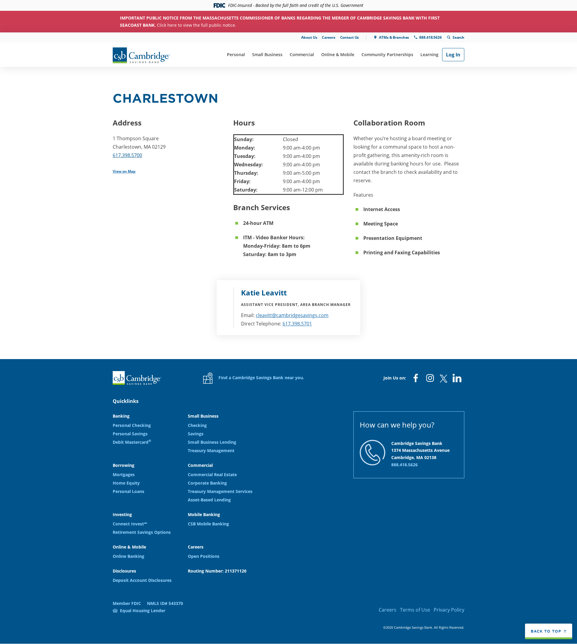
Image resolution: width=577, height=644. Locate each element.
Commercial (302, 54)
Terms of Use (415, 609)
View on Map (124, 171)
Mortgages (124, 474)
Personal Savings (130, 434)
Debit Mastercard (132, 442)
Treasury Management (211, 450)
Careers (328, 37)
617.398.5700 (127, 155)
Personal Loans (128, 491)
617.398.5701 (297, 323)
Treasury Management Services (220, 491)
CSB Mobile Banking (208, 524)
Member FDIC (127, 603)
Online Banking (128, 556)
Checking (197, 425)
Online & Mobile (337, 54)
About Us (309, 37)
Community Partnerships (387, 54)
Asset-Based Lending (209, 500)
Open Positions (203, 556)
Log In (453, 54)
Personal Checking (132, 425)
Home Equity (126, 483)
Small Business (267, 54)
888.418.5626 (430, 37)
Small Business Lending (212, 442)
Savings (195, 434)
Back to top (546, 631)
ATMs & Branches (394, 37)
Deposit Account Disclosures (142, 580)
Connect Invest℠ (130, 524)
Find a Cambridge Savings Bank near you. (260, 377)
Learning (429, 54)
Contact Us (349, 37)
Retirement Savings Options (142, 532)
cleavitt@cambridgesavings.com (292, 315)
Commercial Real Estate (212, 474)
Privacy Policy (449, 609)
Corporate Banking (207, 483)
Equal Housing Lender (142, 610)
